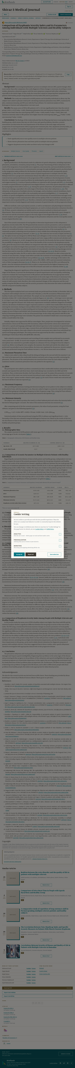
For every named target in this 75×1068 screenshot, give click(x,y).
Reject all (31, 554)
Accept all (19, 554)
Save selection (54, 554)
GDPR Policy (50, 529)
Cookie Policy (39, 529)
